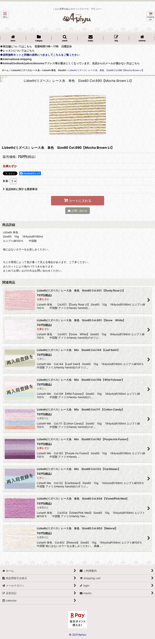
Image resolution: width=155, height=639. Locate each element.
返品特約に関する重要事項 (21, 189)
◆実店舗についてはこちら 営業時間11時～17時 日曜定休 (36, 46)
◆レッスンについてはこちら (17, 50)
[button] (5, 15)
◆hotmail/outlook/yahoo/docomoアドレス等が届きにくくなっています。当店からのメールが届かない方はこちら (70, 63)
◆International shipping (16, 59)
